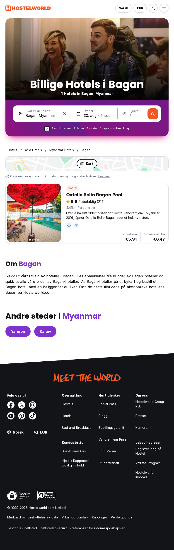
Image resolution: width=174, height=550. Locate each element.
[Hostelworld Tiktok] (32, 415)
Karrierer (142, 427)
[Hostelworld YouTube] (10, 415)
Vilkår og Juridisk (75, 517)
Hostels (67, 404)
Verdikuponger (122, 517)
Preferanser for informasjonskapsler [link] (97, 528)
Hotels (67, 416)
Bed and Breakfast (76, 427)
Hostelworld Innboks (144, 475)
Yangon (18, 331)
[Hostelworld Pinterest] (21, 415)
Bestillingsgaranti (111, 427)
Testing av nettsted (22, 528)
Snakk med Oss (74, 451)
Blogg (103, 416)
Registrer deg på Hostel (148, 451)
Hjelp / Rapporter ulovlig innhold (75, 463)
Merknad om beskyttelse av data (32, 517)
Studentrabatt (109, 463)
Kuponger (99, 517)
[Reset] (64, 113)
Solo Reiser (107, 451)
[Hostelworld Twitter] (21, 405)
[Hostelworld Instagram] (32, 405)
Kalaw (45, 331)
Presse (140, 416)
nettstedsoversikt (54, 528)
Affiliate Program (148, 463)
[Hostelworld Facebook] (10, 405)
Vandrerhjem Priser (113, 439)
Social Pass (107, 404)
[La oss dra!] (152, 113)
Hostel (72, 188)
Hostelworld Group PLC (149, 404)
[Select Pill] (153, 8)
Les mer (104, 176)
